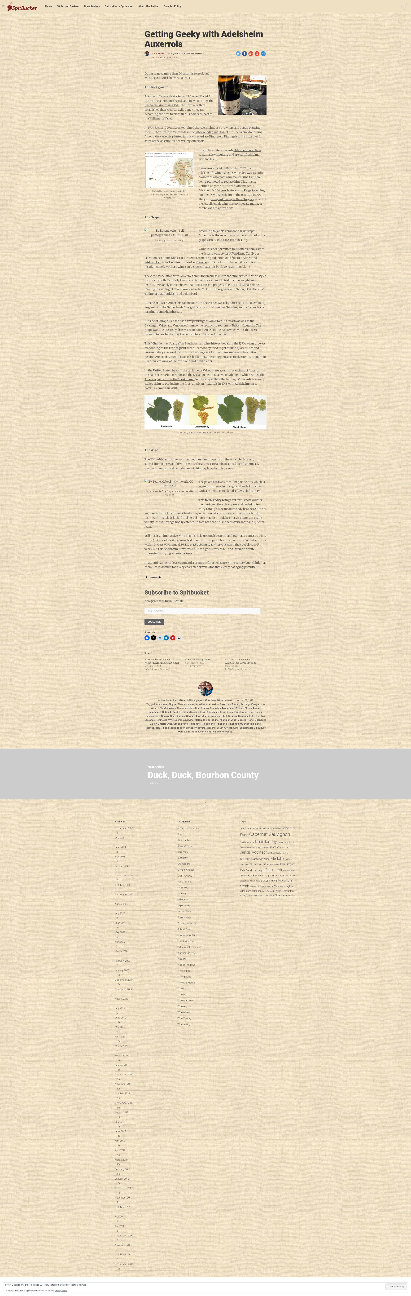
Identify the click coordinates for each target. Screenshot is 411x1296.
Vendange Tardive (244, 253)
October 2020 (122, 885)
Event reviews (184, 875)
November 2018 (123, 1084)
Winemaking (183, 1024)
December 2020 (123, 875)
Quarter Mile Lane (250, 723)
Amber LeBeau (158, 53)
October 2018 (122, 1093)
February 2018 (122, 1169)
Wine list (181, 994)
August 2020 (121, 904)
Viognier (263, 887)
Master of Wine (260, 858)
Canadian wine (185, 708)
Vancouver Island (201, 731)
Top (205, 805)
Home (48, 6)
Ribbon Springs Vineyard (191, 727)
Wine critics (183, 970)
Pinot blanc (208, 723)
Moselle (241, 720)
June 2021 (120, 847)
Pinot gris (221, 723)
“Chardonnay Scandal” (166, 343)
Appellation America (207, 704)
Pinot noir (233, 723)
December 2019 (123, 979)
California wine (247, 842)
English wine (153, 716)
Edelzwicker (152, 262)
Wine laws (185, 53)
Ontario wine (165, 723)
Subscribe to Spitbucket (119, 6)
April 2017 (120, 1226)
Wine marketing (185, 1000)
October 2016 (122, 1254)
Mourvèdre (287, 859)
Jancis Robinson (211, 716)
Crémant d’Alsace (189, 712)
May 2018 (120, 1140)
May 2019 (120, 1027)
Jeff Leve (272, 852)
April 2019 (120, 1036)
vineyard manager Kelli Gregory (232, 199)
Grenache (274, 847)
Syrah (244, 886)
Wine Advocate (268, 891)
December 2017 (123, 1188)
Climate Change (186, 869)
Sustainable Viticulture (253, 727)
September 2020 (124, 894)
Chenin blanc (252, 708)
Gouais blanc (250, 285)
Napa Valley (183, 905)
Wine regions (184, 1006)
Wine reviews (197, 53)
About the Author (148, 6)
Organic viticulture (260, 864)
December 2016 (123, 1235)
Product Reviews (186, 923)
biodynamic (246, 828)
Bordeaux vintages (274, 828)
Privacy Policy (61, 1291)
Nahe (251, 720)
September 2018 (124, 1103)
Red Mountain (289, 871)
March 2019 (121, 1046)
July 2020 (120, 913)
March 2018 (121, 1159)
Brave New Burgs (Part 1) (198, 659)
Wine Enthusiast (285, 890)
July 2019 (120, 1008)
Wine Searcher (261, 895)
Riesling (211, 727)
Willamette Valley (222, 731)
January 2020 (122, 970)
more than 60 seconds (178, 73)
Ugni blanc (184, 731)
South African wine (228, 727)
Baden (235, 704)
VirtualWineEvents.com (189, 947)
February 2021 (122, 866)
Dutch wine (241, 712)
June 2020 (120, 922)
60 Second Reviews (68, 6)
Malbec (245, 859)
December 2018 (123, 1074)
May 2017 (120, 1216)
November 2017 (123, 1197)
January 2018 (122, 1178)
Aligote (173, 704)
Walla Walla (273, 886)
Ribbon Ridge (168, 727)
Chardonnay (202, 708)
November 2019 (123, 989)
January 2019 (122, 1065)
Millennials (182, 899)
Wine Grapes (247, 895)
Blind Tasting (184, 840)
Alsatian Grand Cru (248, 249)
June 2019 (120, 1017)
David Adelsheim (209, 712)
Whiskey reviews (186, 964)
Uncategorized (185, 941)
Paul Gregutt (287, 864)
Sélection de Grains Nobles (162, 258)
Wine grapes (174, 53)
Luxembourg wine (183, 720)
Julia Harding (282, 853)
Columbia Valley (253, 847)
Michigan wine (228, 720)
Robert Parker (184, 929)
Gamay (165, 716)
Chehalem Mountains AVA (161, 105)
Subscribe (154, 621)
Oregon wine (180, 723)
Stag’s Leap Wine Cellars (250, 881)
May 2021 (120, 856)
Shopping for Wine (187, 935)
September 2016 (124, 1264)
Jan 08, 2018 (246, 700)
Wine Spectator (278, 895)
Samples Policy (172, 6)
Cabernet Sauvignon (269, 834)
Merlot (275, 858)
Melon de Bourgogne (207, 720)
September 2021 (124, 828)
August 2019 (121, 998)
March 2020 (121, 951)
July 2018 (120, 1121)
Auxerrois (225, 704)
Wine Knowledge (186, 982)
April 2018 (120, 1150)
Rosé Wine (254, 875)
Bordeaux (182, 852)
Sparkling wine (287, 875)
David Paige (227, 712)
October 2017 (122, 1207)
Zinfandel (291, 896)
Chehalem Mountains (222, 708)
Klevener (201, 262)
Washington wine (186, 953)
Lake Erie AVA (257, 716)
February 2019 (122, 1055)
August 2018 (121, 1112)
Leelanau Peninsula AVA (158, 720)
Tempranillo (254, 887)
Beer (180, 834)
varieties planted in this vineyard (182, 136)
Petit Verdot (247, 870)
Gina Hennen (177, 716)
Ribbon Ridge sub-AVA (210, 132)
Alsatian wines (186, 704)
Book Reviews (92, 6)
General (181, 893)
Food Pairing (184, 881)
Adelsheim (169, 78)
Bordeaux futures (259, 828)
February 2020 (122, 960)
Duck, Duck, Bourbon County (203, 775)
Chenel (239, 708)
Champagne (184, 863)
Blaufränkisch (167, 293)
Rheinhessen (152, 727)
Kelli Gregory (230, 716)
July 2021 (120, 837)
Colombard (155, 712)
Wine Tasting (184, 1018)
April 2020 (120, 941)
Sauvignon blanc (270, 875)
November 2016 (123, 1245)
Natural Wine (184, 911)
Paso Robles (275, 864)
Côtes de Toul (238, 303)
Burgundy (182, 857)
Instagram (284, 847)
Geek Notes (183, 887)
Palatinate (195, 723)
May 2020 (120, 932)
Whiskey (181, 958)
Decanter (264, 847)
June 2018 (120, 1131)
